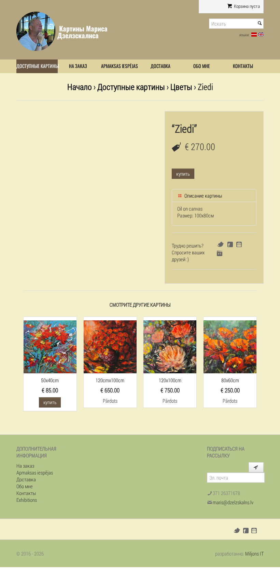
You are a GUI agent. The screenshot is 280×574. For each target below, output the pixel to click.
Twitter (220, 244)
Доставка (160, 66)
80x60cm (230, 380)
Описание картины (202, 195)
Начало (79, 86)
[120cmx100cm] (110, 346)
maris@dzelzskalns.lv (233, 502)
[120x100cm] (169, 346)
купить (183, 173)
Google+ (219, 253)
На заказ (78, 66)
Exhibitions (26, 499)
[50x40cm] (50, 346)
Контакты (243, 66)
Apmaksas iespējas (119, 66)
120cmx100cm (110, 380)
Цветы (181, 86)
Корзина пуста (246, 6)
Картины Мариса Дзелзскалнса (82, 32)
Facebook (230, 244)
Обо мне (201, 66)
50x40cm (50, 380)
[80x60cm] (230, 346)
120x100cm (170, 380)
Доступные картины (37, 66)
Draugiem (239, 244)
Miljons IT (254, 553)
